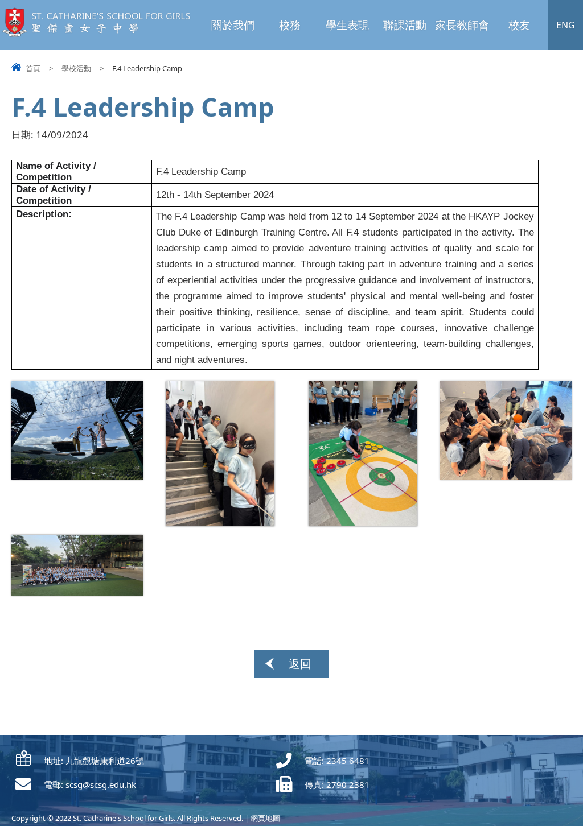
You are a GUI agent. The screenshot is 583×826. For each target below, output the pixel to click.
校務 (290, 25)
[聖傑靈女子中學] (100, 34)
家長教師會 (462, 25)
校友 (519, 25)
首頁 (33, 68)
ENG (565, 25)
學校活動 (76, 68)
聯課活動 (404, 25)
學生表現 (347, 25)
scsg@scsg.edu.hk (100, 784)
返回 (300, 663)
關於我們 (232, 25)
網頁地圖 (265, 818)
